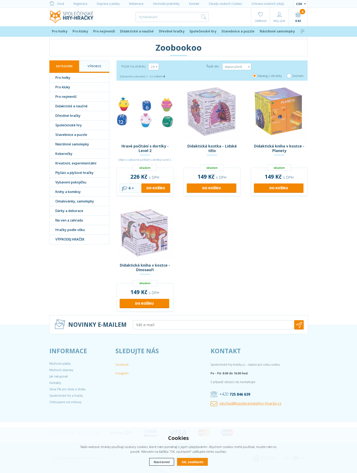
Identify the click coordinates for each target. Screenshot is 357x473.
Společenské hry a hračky (66, 396)
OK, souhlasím (192, 462)
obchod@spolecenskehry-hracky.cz (250, 403)
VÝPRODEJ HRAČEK (69, 239)
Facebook (122, 364)
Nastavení (162, 462)
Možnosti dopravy (61, 370)
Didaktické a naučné (137, 31)
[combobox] (153, 66)
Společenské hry (202, 31)
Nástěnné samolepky (277, 31)
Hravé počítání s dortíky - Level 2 (145, 148)
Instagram (122, 373)
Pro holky (59, 31)
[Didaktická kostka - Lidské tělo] (212, 112)
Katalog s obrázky (270, 76)
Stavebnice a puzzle (238, 31)
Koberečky (64, 153)
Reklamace (136, 4)
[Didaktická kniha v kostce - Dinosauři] (145, 231)
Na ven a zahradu (69, 220)
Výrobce (94, 66)
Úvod (60, 4)
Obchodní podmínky (166, 4)
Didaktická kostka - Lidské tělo (212, 148)
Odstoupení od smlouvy (65, 402)
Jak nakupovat (58, 376)
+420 (234, 394)
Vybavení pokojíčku (70, 182)
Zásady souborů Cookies (225, 4)
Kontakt (194, 4)
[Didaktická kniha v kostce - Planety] (279, 112)
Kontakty (55, 383)
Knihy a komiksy (68, 191)
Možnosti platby (60, 363)
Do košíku (155, 188)
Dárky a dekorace (69, 210)
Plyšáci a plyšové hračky (74, 172)
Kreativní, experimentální (75, 163)
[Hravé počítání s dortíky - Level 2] (145, 112)
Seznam (297, 76)
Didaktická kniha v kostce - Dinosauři (145, 267)
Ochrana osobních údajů (267, 4)
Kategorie (64, 66)
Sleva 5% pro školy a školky (67, 389)
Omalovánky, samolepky (74, 201)
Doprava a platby (108, 4)
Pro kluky (80, 31)
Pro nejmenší (104, 31)
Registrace (80, 4)
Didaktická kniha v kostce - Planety (279, 148)
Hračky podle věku (70, 230)
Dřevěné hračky (171, 31)
